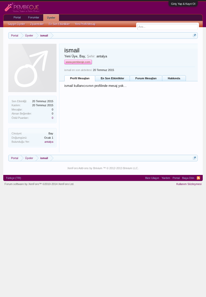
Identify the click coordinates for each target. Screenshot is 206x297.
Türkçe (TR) (13, 177)
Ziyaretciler (37, 23)
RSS (198, 178)
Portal (17, 17)
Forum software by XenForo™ (39, 183)
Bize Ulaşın (152, 177)
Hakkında (174, 78)
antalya (48, 141)
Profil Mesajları (79, 78)
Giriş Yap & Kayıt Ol (183, 3)
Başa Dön (188, 177)
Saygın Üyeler (16, 23)
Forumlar (33, 17)
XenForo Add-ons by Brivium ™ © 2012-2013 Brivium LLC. (103, 168)
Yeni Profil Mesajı (85, 23)
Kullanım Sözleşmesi (188, 183)
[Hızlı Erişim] (194, 35)
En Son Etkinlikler (112, 78)
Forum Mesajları (146, 78)
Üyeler (51, 17)
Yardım (166, 177)
